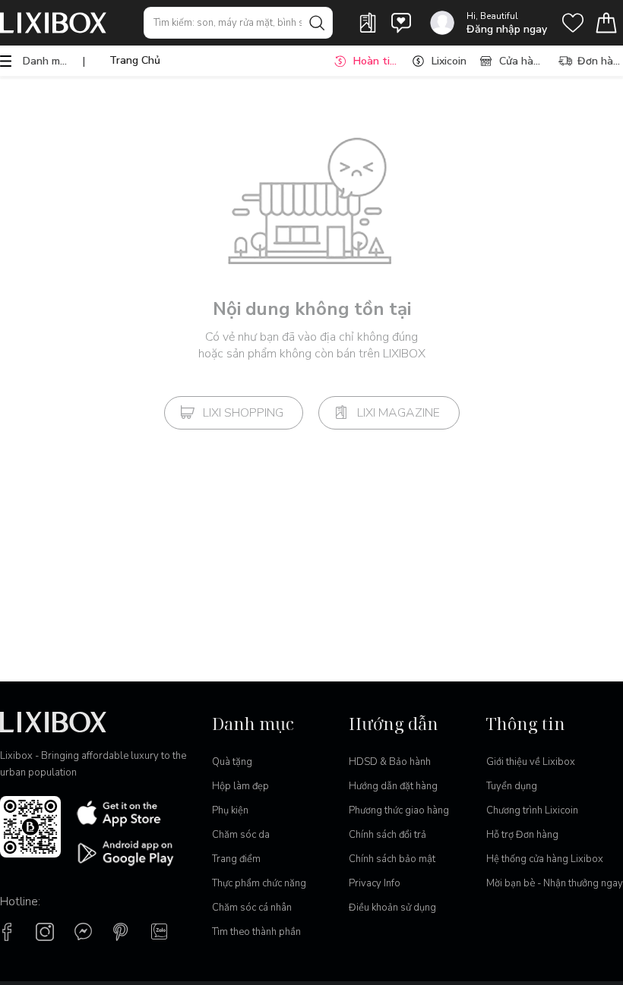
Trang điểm (236, 859)
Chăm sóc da (241, 835)
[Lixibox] (53, 23)
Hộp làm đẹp (240, 786)
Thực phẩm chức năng (259, 883)
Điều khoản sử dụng (392, 907)
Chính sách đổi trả (387, 835)
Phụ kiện (230, 810)
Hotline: (20, 901)
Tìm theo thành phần (256, 932)
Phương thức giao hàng (399, 810)
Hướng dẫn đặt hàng (393, 786)
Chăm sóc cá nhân (252, 907)
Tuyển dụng (511, 786)
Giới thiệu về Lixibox (530, 762)
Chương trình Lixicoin (532, 810)
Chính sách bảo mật (392, 859)
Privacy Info (374, 883)
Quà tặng (232, 762)
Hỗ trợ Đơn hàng (522, 835)
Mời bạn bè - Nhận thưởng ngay (554, 883)
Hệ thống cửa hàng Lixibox (544, 859)
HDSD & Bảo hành (390, 762)
